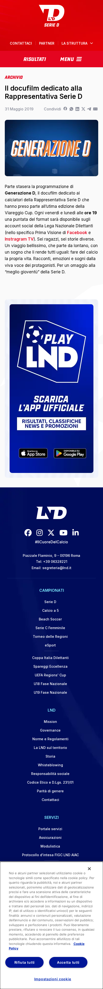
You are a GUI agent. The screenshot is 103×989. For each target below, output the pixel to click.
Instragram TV (19, 239)
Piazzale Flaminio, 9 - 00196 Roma (51, 555)
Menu (67, 58)
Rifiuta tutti (24, 962)
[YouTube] (63, 532)
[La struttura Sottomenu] (91, 43)
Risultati (34, 58)
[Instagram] (39, 532)
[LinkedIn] (77, 109)
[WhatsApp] (71, 109)
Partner (46, 43)
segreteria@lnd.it (56, 568)
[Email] (95, 109)
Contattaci (21, 43)
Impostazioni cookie (52, 979)
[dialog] (51, 925)
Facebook (77, 232)
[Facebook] (65, 109)
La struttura (74, 43)
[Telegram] (89, 109)
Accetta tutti (68, 962)
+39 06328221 (55, 561)
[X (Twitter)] (51, 532)
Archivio (14, 76)
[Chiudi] (89, 869)
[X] (83, 109)
